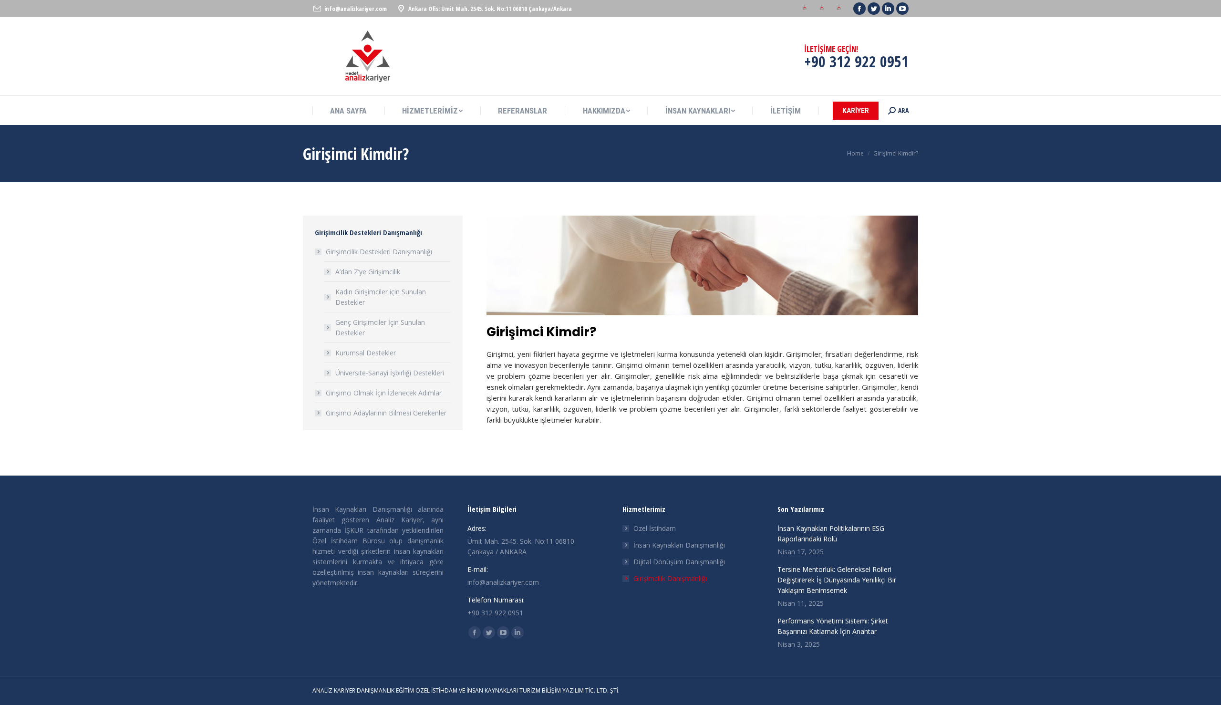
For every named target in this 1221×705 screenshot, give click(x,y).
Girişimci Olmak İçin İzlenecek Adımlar (384, 392)
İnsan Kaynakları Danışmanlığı (679, 544)
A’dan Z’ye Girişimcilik (367, 271)
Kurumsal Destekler (365, 352)
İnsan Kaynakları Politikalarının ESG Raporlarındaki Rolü (830, 533)
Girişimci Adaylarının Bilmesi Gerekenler (386, 412)
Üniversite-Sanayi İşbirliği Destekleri (389, 372)
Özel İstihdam (654, 528)
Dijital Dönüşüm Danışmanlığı (679, 561)
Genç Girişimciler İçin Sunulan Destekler (380, 327)
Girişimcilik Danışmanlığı (670, 578)
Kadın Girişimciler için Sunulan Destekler (380, 297)
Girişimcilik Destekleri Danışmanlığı (379, 251)
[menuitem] (804, 8)
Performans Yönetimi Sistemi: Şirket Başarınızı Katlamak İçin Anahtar (832, 626)
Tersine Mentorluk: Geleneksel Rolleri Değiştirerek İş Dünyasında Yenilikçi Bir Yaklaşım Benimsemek (836, 580)
